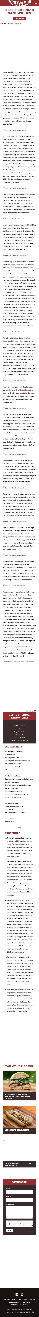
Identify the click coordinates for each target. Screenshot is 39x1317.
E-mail (8, 1196)
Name (8, 1188)
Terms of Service (20, 1312)
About (25, 1304)
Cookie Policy (30, 1312)
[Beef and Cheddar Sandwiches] (15, 130)
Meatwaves (26, 1302)
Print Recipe (29, 711)
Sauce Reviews (29, 1299)
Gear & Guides (14, 1302)
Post (10, 1230)
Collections (17, 1299)
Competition (16, 1304)
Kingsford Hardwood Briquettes (15, 365)
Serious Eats (23, 197)
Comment (10, 1204)
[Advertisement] (19, 47)
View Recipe (19, 18)
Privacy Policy (9, 1312)
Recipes (7, 1299)
